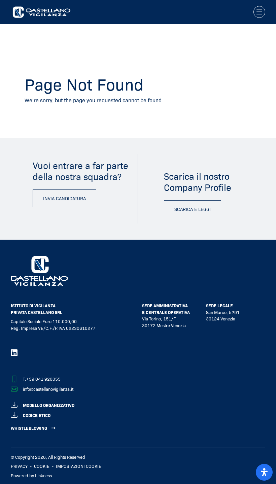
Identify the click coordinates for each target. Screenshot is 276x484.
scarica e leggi (192, 209)
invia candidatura (64, 198)
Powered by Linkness (31, 475)
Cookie (41, 466)
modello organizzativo (48, 405)
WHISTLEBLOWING (29, 428)
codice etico (36, 415)
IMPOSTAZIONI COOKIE (78, 466)
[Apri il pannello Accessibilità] (264, 472)
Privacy (19, 466)
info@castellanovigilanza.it (48, 389)
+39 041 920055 (43, 379)
